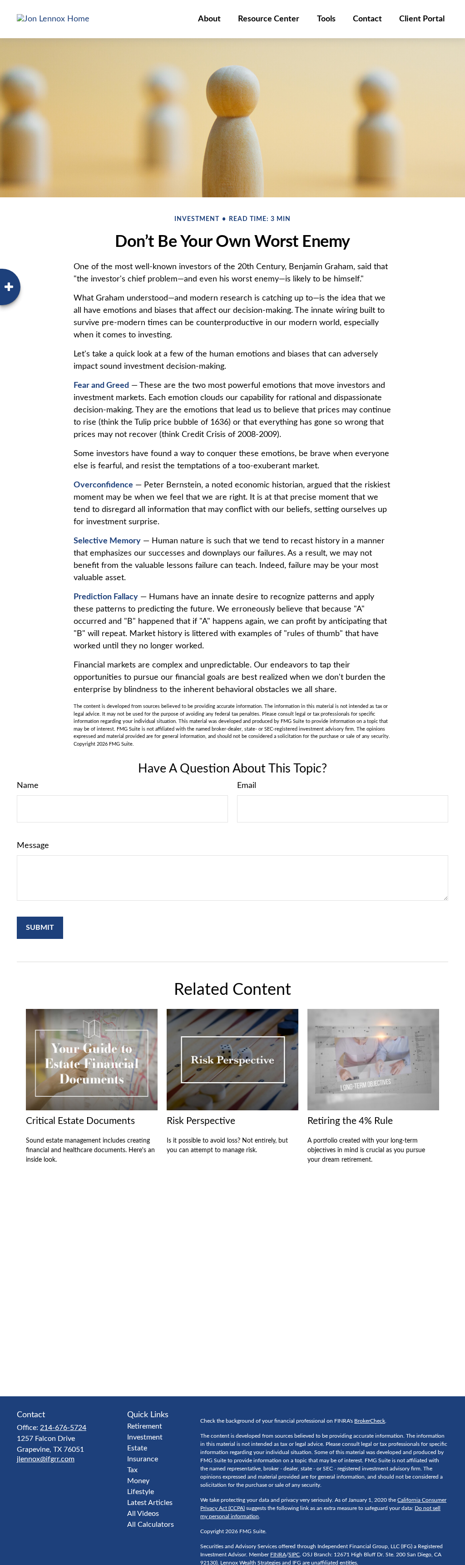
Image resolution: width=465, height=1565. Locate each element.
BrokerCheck (369, 1421)
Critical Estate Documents (80, 1121)
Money (138, 1481)
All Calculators (150, 1524)
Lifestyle (140, 1491)
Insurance (142, 1459)
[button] (209, 19)
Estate (137, 1448)
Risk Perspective (201, 1121)
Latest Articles (150, 1502)
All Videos (143, 1513)
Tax (132, 1470)
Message (33, 846)
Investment (145, 1437)
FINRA (278, 1554)
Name (28, 786)
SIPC (294, 1554)
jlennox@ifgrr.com (45, 1459)
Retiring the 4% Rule (350, 1121)
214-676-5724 (63, 1427)
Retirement (144, 1426)
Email (246, 786)
